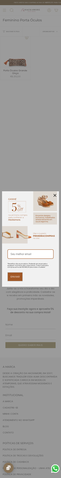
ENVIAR (15, 276)
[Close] (55, 195)
